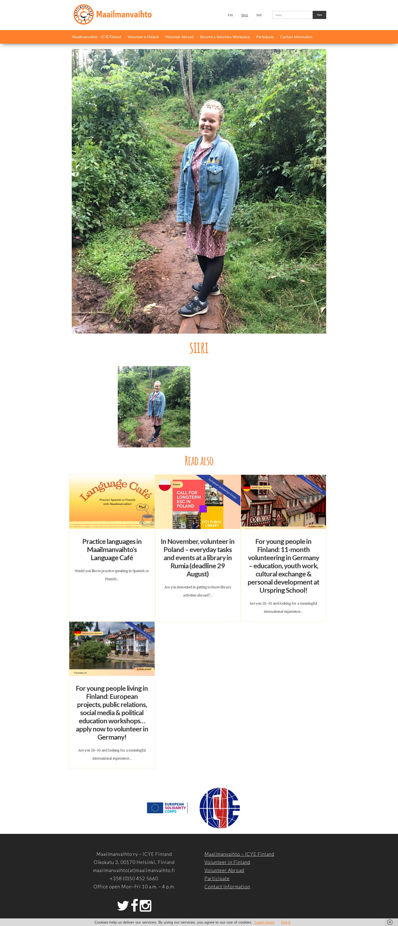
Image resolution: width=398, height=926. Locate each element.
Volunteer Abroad (179, 37)
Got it (285, 922)
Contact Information (296, 37)
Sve (259, 15)
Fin (230, 15)
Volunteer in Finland (143, 37)
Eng (245, 15)
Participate (265, 37)
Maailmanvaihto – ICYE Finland (96, 37)
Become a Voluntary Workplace (225, 37)
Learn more (265, 922)
